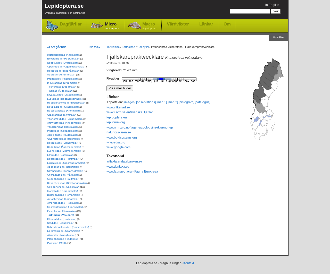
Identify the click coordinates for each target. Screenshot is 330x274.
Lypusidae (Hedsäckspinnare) (64, 98)
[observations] (146, 102)
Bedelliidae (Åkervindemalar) (64, 146)
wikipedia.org (115, 142)
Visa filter (278, 37)
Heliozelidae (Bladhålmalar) (63, 70)
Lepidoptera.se (65, 8)
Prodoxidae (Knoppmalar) (62, 78)
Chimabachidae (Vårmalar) (63, 174)
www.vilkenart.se (118, 107)
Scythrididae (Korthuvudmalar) (65, 170)
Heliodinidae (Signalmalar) (62, 142)
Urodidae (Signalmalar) (60, 222)
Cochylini (143, 46)
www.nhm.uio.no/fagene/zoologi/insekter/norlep (139, 127)
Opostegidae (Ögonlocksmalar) (65, 66)
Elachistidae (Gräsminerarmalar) (66, 162)
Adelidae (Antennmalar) (61, 74)
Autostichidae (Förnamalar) (63, 199)
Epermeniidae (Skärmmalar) (63, 230)
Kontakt (188, 263)
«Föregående (57, 47)
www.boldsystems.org (121, 137)
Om (227, 24)
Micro (112, 26)
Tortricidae (113, 46)
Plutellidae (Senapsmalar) (62, 130)
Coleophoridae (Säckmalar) (63, 186)
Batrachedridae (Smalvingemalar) (67, 183)
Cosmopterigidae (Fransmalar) (65, 207)
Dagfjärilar (71, 24)
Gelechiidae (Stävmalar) (61, 211)
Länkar (206, 24)
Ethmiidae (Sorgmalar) (60, 154)
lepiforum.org (115, 122)
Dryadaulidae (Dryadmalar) (63, 94)
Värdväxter (178, 24)
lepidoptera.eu (116, 117)
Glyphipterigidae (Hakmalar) (63, 138)
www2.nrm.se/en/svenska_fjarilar (129, 112)
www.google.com (118, 147)
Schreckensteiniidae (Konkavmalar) (68, 227)
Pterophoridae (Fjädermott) (63, 238)
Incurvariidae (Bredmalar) (62, 82)
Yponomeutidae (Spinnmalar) (64, 118)
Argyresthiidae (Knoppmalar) (64, 122)
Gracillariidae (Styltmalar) (61, 114)
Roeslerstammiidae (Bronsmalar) (66, 102)
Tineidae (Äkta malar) (59, 90)
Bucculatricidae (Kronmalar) (63, 110)
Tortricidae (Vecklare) (60, 214)
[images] (129, 102)
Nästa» (94, 47)
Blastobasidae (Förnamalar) (63, 194)
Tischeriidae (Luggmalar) (61, 86)
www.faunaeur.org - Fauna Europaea (132, 171)
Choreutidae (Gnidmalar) (61, 219)
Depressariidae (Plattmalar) (63, 158)
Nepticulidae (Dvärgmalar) (62, 62)
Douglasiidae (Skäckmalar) (63, 106)
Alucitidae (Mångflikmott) (61, 235)
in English (272, 5)
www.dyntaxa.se (117, 166)
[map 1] (161, 102)
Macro (149, 26)
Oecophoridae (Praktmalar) (63, 178)
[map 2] (173, 102)
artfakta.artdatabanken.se (124, 161)
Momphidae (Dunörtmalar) (62, 191)
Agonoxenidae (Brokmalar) (63, 166)
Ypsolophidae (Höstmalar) (62, 126)
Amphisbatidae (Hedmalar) (63, 202)
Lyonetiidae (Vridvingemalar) (64, 150)
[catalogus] (202, 102)
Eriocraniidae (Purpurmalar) (63, 58)
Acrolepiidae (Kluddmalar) (62, 134)
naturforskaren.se (118, 132)
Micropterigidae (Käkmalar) (63, 54)
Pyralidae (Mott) (56, 243)
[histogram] (186, 102)
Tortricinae (128, 46)
